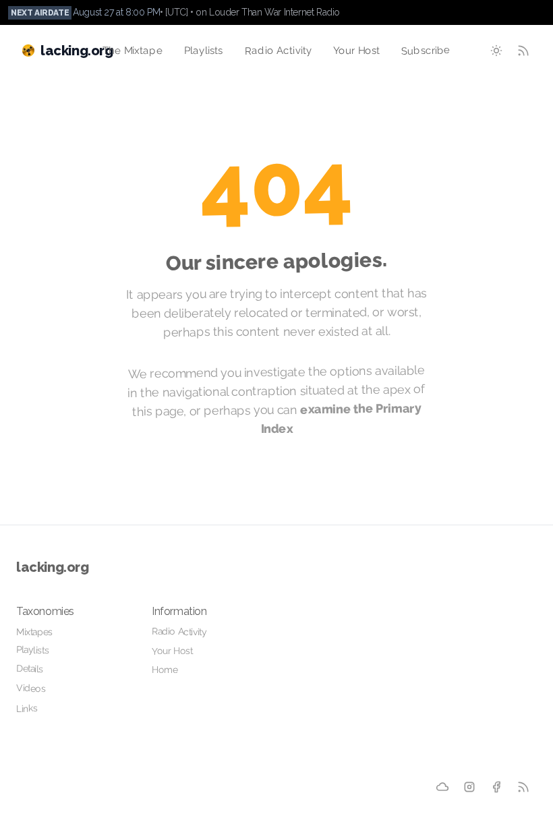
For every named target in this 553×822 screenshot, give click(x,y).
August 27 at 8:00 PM (116, 12)
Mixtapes (34, 631)
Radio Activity (277, 50)
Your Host (356, 51)
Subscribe (425, 50)
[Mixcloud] (442, 786)
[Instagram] (469, 786)
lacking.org (52, 567)
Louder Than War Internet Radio (274, 12)
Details (30, 668)
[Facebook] (497, 787)
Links (26, 708)
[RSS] (523, 786)
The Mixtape (133, 51)
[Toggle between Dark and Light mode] (496, 50)
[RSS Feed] (523, 50)
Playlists (203, 51)
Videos (31, 687)
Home (164, 669)
